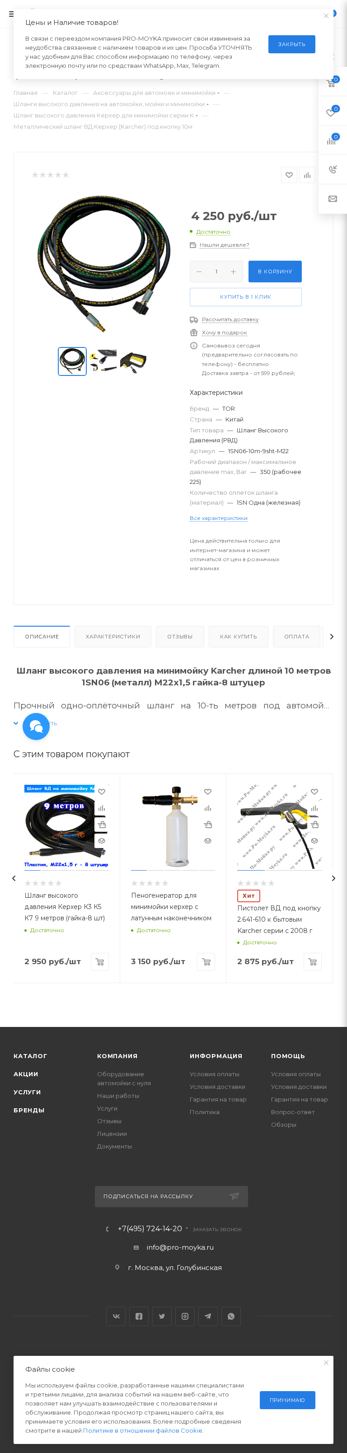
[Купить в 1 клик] (101, 824)
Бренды (29, 1110)
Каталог (30, 1055)
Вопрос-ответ (293, 1112)
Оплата (296, 636)
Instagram (185, 1316)
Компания (117, 1055)
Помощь (288, 1055)
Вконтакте (116, 1316)
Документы (114, 1146)
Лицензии (112, 1133)
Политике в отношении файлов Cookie (142, 1430)
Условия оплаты (214, 1074)
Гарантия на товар (218, 1099)
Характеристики (113, 636)
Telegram (208, 1316)
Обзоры (283, 1124)
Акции (26, 1074)
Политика (205, 1112)
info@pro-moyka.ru (180, 1247)
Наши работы (118, 1095)
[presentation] (14, 878)
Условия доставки (217, 1086)
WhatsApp (231, 1316)
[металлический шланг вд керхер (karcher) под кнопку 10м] (104, 265)
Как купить (238, 636)
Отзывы (180, 636)
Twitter (162, 1316)
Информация (216, 1055)
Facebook (139, 1316)
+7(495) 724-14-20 (150, 1229)
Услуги (27, 1092)
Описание (42, 636)
